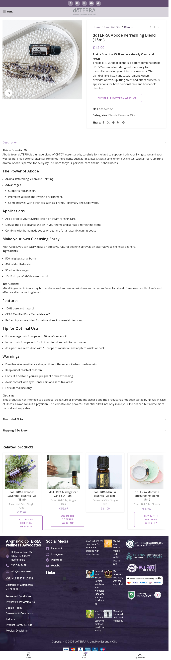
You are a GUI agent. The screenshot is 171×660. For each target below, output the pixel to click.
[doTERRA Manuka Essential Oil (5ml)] (105, 472)
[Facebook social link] (70, 3)
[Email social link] (77, 3)
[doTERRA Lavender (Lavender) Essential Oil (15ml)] (21, 472)
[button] (64, 578)
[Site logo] (84, 11)
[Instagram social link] (84, 3)
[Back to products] (154, 27)
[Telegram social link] (123, 122)
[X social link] (108, 122)
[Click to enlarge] (9, 93)
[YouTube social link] (91, 3)
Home (96, 27)
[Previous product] (150, 27)
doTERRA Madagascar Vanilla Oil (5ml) (63, 494)
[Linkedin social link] (118, 122)
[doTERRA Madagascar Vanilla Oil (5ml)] (63, 472)
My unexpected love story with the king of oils (119, 577)
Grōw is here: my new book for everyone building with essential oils (94, 547)
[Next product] (158, 27)
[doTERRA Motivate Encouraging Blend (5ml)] (146, 472)
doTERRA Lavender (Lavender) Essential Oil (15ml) (21, 495)
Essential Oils (112, 27)
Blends (128, 27)
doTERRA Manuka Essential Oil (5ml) (105, 494)
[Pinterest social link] (98, 3)
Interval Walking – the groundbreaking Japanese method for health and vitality (103, 621)
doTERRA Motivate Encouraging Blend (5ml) (147, 495)
